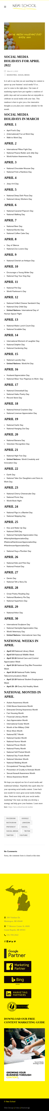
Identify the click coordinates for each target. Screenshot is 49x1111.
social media (12, 831)
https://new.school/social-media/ (20, 807)
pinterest (11, 827)
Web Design (9, 1108)
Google (25, 818)
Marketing (12, 75)
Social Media (24, 75)
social (25, 827)
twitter (9, 835)
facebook (11, 818)
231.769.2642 (13, 935)
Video (17, 1108)
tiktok (27, 831)
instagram (11, 823)
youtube (23, 835)
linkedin (26, 823)
